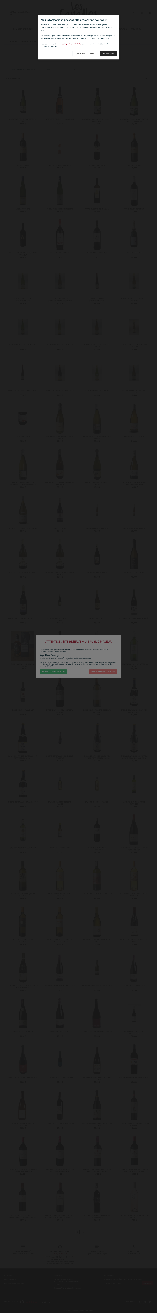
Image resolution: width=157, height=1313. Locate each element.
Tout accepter (108, 54)
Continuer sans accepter (85, 54)
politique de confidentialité (72, 44)
